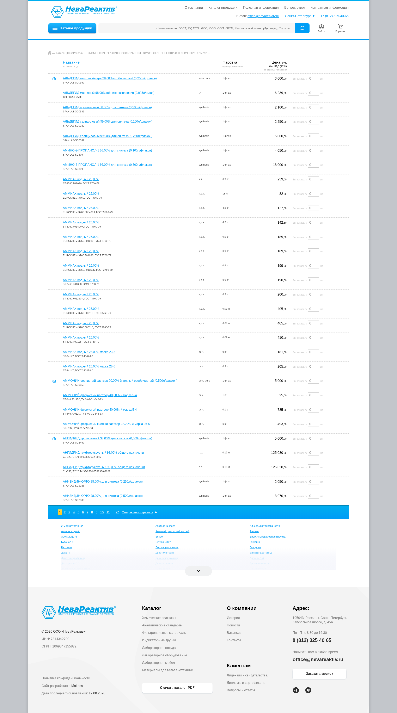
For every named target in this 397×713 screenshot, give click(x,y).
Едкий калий (162, 569)
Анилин (254, 531)
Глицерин (255, 547)
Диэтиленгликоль (260, 563)
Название (71, 62)
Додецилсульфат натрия (76, 569)
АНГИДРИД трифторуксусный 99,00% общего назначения (104, 452)
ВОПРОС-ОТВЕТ (294, 7)
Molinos (77, 686)
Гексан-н (255, 542)
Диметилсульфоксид (73, 558)
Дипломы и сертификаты (246, 682)
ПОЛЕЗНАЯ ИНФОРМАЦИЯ (261, 7)
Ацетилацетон (69, 536)
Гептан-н (66, 547)
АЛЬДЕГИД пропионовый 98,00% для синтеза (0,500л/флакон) (107, 107)
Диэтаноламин (164, 563)
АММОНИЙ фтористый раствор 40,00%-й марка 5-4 (100, 395)
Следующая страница (137, 512)
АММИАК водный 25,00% (81, 179)
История (233, 618)
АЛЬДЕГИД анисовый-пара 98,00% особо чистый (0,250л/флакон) (110, 78)
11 (108, 512)
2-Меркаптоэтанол (72, 526)
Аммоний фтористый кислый (172, 531)
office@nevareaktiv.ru (263, 16)
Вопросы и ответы (241, 690)
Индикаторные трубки (159, 640)
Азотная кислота (165, 526)
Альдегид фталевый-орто (265, 526)
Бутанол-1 (67, 542)
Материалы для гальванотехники (167, 670)
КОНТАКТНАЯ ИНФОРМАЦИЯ (330, 7)
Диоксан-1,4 (257, 558)
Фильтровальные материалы (164, 632)
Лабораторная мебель (159, 662)
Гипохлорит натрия (166, 547)
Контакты (234, 640)
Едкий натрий (258, 569)
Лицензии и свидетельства (247, 675)
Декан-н (66, 552)
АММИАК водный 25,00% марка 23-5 (89, 352)
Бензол (159, 536)
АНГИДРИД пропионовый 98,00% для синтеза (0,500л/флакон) (107, 438)
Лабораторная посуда (159, 648)
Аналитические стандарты (162, 625)
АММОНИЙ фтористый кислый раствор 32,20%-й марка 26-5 (106, 424)
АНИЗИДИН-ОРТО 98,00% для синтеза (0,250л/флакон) (103, 481)
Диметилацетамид (261, 552)
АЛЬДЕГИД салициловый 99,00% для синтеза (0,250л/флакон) (107, 136)
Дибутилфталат (164, 552)
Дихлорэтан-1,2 (70, 563)
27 (117, 512)
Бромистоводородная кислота (268, 536)
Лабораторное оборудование (164, 655)
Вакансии (234, 632)
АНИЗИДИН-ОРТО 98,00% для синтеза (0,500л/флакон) (103, 495)
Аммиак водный (70, 531)
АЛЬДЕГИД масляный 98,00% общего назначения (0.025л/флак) (108, 92)
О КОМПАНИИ (194, 7)
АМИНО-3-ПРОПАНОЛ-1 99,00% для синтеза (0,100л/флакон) (107, 150)
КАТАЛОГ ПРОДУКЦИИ (222, 7)
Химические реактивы (159, 618)
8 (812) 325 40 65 (312, 640)
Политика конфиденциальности (66, 678)
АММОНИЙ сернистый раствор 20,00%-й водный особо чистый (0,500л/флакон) (120, 380)
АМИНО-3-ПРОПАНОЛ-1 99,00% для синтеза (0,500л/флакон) (107, 164)
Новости (233, 625)
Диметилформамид (166, 558)
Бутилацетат (163, 542)
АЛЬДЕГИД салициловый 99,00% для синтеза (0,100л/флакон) (107, 121)
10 (102, 512)
